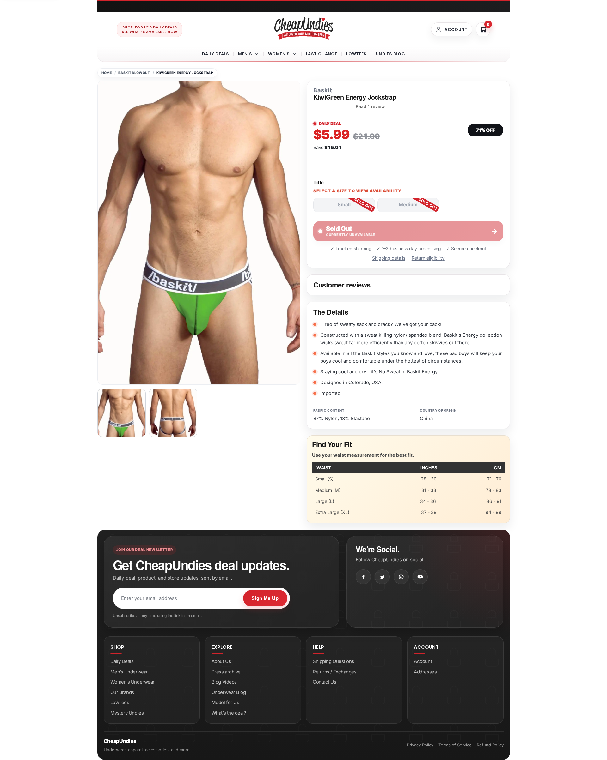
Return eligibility (428, 258)
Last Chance (321, 54)
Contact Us (324, 682)
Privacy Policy (420, 744)
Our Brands (122, 692)
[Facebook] (363, 576)
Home (106, 73)
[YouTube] (420, 576)
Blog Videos (224, 682)
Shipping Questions (333, 661)
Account (423, 661)
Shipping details (388, 258)
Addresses (425, 672)
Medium (408, 205)
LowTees (356, 54)
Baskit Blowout (134, 73)
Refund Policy (490, 744)
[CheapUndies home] (303, 28)
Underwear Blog (229, 692)
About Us (221, 661)
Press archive (226, 672)
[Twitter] (382, 576)
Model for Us (225, 702)
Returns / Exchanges (334, 672)
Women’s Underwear (132, 682)
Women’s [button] (279, 54)
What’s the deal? (229, 713)
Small (344, 205)
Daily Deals (215, 54)
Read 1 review (370, 106)
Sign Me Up (265, 597)
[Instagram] (401, 576)
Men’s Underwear (129, 672)
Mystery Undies (127, 713)
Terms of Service (455, 744)
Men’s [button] (245, 54)
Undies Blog (390, 54)
